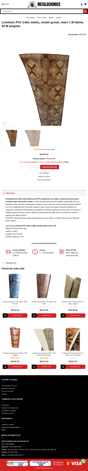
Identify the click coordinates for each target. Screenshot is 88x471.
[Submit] (85, 11)
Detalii (66, 162)
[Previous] (6, 83)
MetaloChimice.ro (47, 468)
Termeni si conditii (8, 424)
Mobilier (51, 17)
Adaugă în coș (49, 167)
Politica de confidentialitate (11, 427)
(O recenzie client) (48, 149)
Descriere (10, 193)
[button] (5, 4)
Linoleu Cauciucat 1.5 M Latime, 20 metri (44, 303)
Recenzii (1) (11, 263)
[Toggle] (4, 193)
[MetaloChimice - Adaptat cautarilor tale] (44, 4)
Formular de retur (8, 413)
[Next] (82, 83)
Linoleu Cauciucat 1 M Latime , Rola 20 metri (15, 303)
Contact (4, 394)
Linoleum (58, 17)
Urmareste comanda (9, 410)
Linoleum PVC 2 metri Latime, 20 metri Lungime (73, 303)
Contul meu (5, 405)
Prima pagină (31, 17)
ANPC (4, 430)
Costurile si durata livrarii (10, 408)
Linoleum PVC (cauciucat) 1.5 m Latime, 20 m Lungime (73, 354)
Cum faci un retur (7, 391)
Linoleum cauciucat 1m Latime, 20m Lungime (15, 354)
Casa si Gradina (42, 17)
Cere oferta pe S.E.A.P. (9, 386)
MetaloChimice (46, 180)
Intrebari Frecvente (8, 388)
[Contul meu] (82, 4)
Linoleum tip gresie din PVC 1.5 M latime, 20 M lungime (43, 354)
